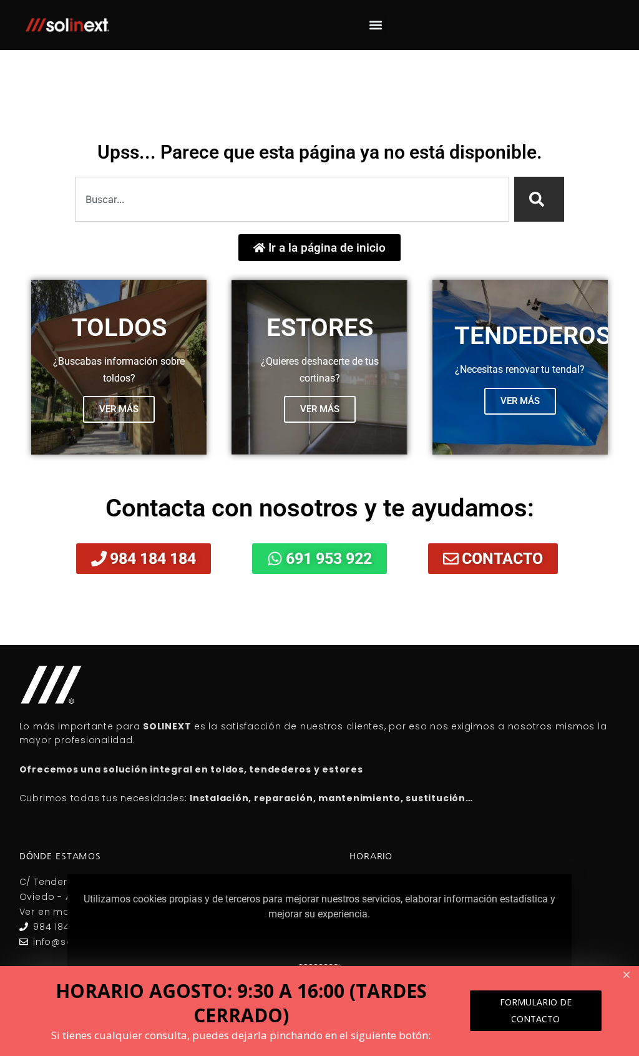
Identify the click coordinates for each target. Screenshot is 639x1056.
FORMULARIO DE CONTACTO (536, 1010)
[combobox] (292, 199)
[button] (375, 25)
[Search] (539, 199)
